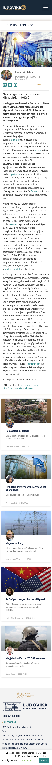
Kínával (33, 191)
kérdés (13, 224)
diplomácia (26, 385)
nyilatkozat (15, 174)
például (37, 150)
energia (37, 385)
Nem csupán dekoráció (17, 430)
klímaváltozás (26, 388)
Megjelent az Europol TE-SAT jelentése (25, 658)
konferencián (34, 363)
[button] (45, 7)
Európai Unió (11, 388)
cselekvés (15, 139)
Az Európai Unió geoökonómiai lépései (25, 599)
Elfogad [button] (44, 760)
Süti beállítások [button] (29, 760)
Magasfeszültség (14, 543)
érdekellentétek (12, 269)
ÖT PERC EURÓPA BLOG (20, 25)
